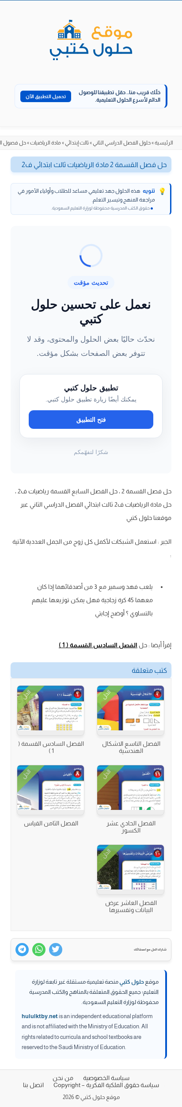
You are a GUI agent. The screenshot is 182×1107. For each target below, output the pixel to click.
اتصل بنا (33, 1084)
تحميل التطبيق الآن (46, 96)
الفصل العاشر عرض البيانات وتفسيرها (131, 906)
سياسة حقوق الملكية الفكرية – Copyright (106, 1084)
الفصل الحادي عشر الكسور (130, 827)
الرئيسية (164, 143)
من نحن (63, 1077)
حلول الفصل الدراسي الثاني (122, 143)
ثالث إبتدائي (77, 143)
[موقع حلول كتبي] (91, 41)
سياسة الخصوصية (106, 1077)
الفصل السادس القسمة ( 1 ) (98, 645)
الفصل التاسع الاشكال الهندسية (131, 747)
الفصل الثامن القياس (51, 823)
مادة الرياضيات (45, 143)
